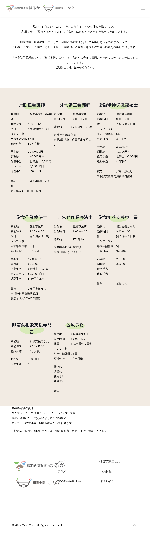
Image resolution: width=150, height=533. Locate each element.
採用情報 (106, 471)
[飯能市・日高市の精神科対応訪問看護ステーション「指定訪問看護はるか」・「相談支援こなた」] (41, 8)
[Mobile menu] (143, 8)
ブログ (61, 471)
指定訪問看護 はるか (70, 481)
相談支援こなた (110, 461)
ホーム (61, 461)
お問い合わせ (109, 481)
